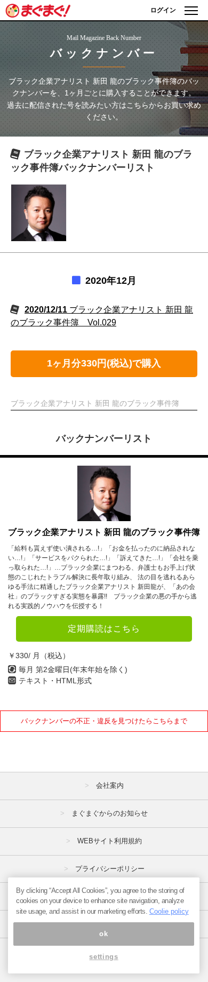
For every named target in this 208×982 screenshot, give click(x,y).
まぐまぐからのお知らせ (109, 813)
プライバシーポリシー (110, 869)
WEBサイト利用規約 (109, 841)
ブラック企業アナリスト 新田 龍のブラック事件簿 (104, 532)
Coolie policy (169, 911)
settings (103, 957)
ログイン (163, 10)
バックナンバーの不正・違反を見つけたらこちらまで (104, 721)
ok (103, 934)
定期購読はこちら (104, 628)
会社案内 (110, 785)
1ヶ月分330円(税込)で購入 (104, 363)
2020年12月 (111, 280)
